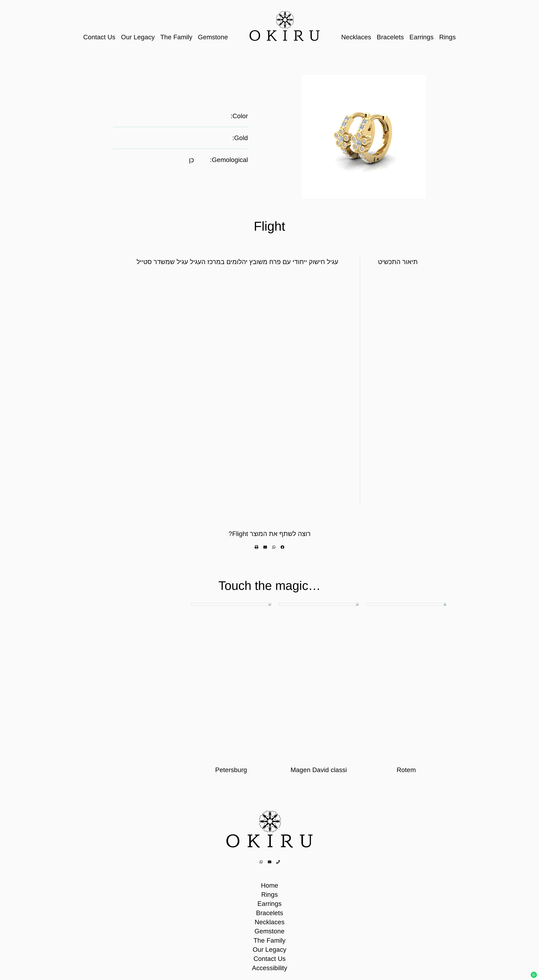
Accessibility (269, 968)
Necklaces (356, 37)
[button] (282, 547)
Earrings (421, 37)
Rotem (406, 769)
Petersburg (231, 769)
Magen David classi (319, 769)
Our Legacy (138, 37)
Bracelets (390, 37)
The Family (176, 37)
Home (269, 885)
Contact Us (99, 37)
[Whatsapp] (261, 861)
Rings (447, 37)
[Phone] (277, 861)
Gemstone (213, 37)
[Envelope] (269, 861)
